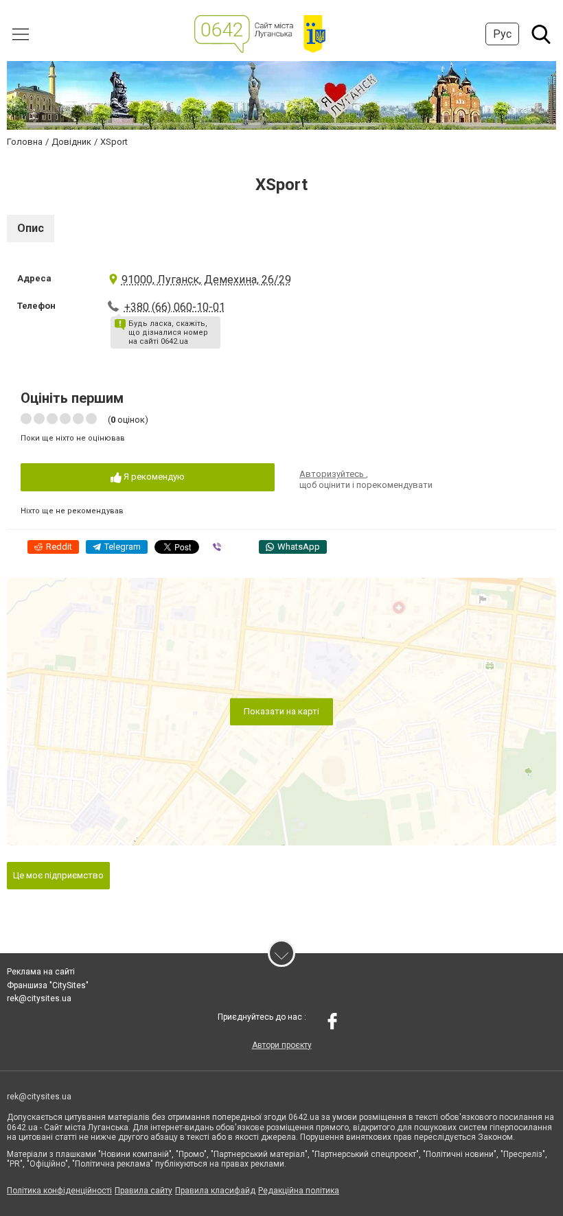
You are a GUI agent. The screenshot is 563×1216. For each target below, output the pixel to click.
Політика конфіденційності (59, 1190)
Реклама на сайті (41, 972)
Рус (502, 33)
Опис (30, 228)
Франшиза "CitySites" (48, 985)
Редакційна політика (298, 1190)
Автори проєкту (282, 1045)
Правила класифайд (215, 1190)
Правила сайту (143, 1190)
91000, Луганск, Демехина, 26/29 (206, 279)
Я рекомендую (153, 476)
